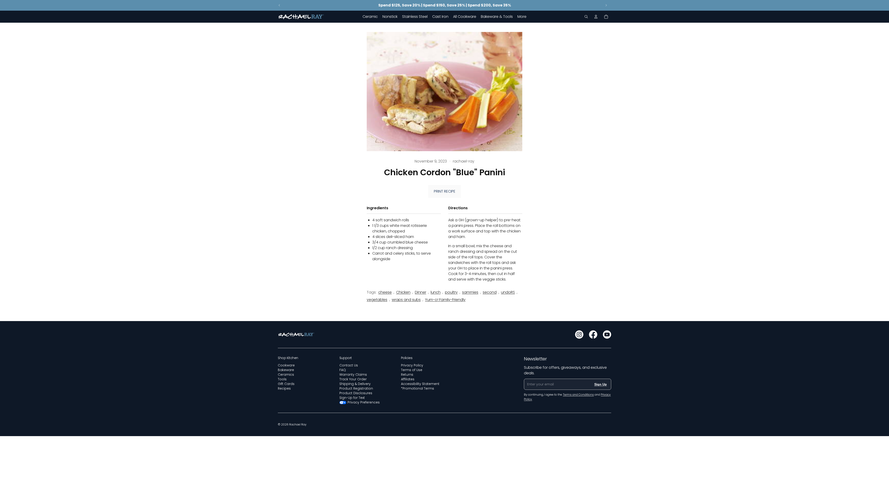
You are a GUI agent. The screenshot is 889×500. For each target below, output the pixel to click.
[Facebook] (593, 334)
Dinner (420, 292)
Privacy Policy (412, 365)
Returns (407, 374)
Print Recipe (444, 191)
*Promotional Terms (417, 388)
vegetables (377, 299)
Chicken (403, 292)
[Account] (596, 17)
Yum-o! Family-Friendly (445, 299)
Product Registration (356, 388)
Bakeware (286, 370)
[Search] (586, 17)
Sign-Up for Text (352, 397)
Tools (282, 379)
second (490, 292)
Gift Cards (286, 383)
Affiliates (407, 379)
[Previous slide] (279, 5)
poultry (451, 292)
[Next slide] (606, 5)
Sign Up (600, 384)
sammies (470, 292)
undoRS (508, 292)
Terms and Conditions (578, 395)
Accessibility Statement (420, 383)
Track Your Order (353, 379)
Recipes (284, 388)
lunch (436, 292)
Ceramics (286, 374)
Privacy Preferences (363, 402)
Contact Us (348, 365)
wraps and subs (406, 299)
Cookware (286, 365)
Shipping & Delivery (355, 383)
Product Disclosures (355, 393)
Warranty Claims (353, 374)
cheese (385, 292)
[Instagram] (579, 334)
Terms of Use (411, 370)
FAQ (342, 370)
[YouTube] (607, 334)
